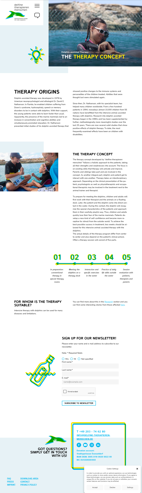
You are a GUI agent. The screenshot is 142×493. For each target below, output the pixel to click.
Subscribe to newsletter (78, 403)
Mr (75, 359)
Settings (130, 487)
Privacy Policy (28, 484)
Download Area (29, 478)
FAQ (9, 478)
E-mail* (65, 378)
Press (10, 481)
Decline (112, 487)
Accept (95, 487)
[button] (137, 469)
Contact (25, 481)
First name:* (67, 362)
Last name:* (67, 370)
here (123, 305)
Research (109, 301)
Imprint (11, 484)
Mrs (67, 359)
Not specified (87, 359)
